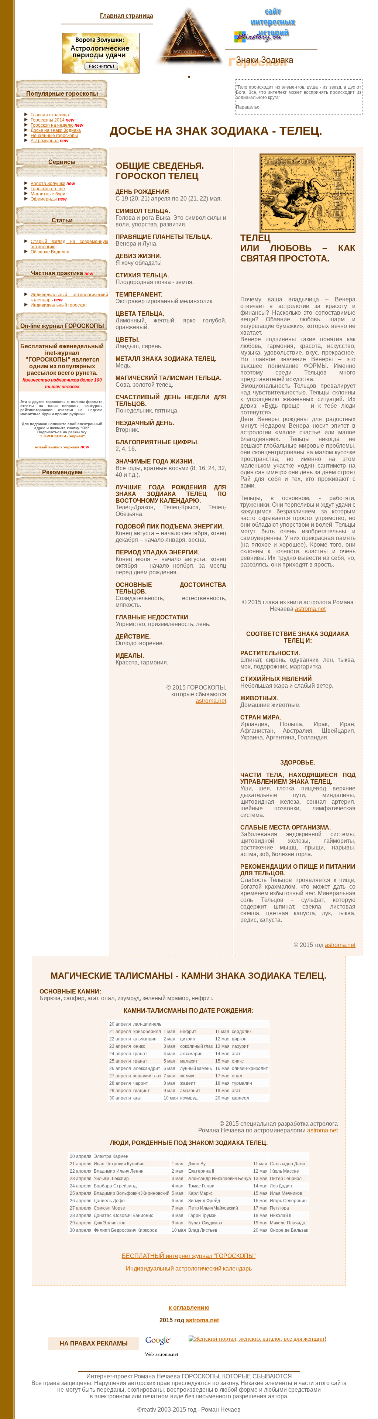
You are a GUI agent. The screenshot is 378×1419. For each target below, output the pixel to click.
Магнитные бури (48, 193)
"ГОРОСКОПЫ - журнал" (62, 436)
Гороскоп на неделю (52, 125)
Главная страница (126, 16)
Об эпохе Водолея (50, 251)
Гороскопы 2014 (48, 120)
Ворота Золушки (48, 183)
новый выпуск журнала (57, 447)
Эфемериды (44, 199)
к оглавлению (189, 1308)
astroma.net (211, 701)
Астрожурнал (45, 140)
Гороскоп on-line (48, 188)
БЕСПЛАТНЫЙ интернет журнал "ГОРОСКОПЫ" (189, 1256)
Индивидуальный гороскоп (59, 305)
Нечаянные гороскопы (54, 135)
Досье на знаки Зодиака (56, 130)
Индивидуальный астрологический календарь (189, 1268)
